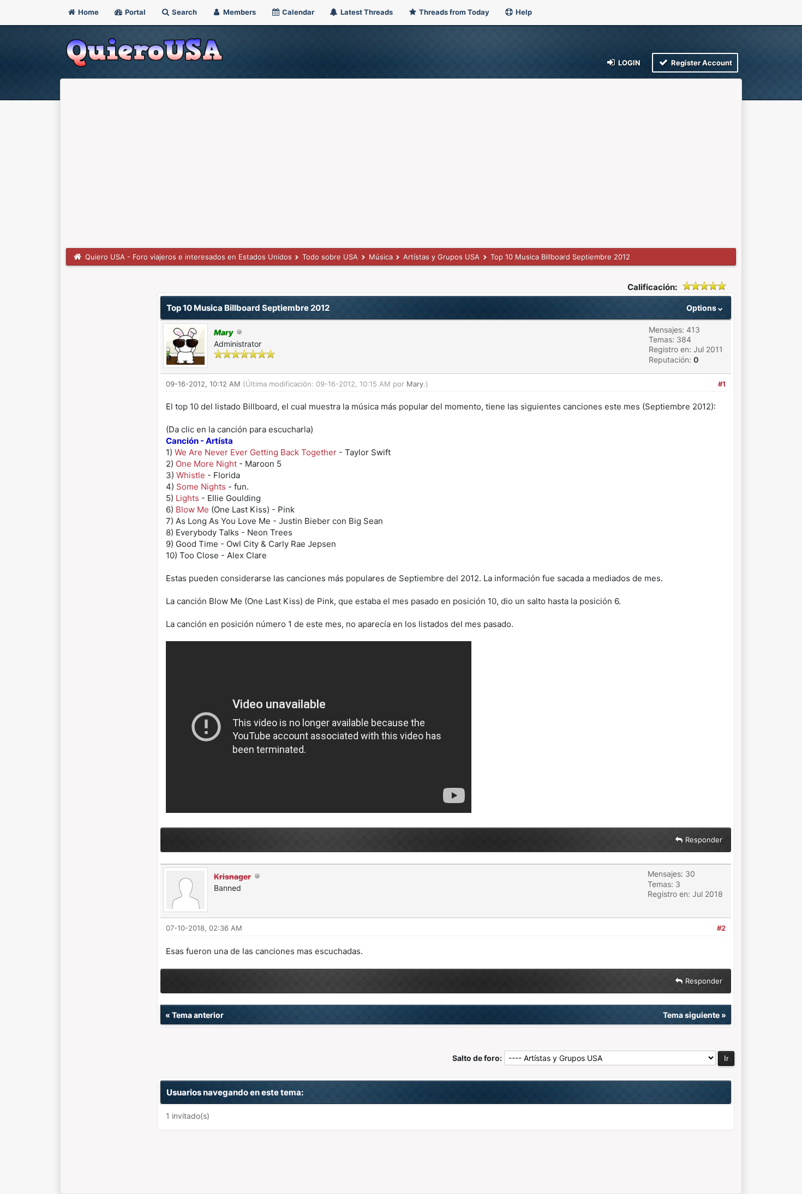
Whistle (190, 475)
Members (239, 12)
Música (381, 256)
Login (629, 62)
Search (183, 12)
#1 (722, 383)
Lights (187, 498)
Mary (414, 383)
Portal (134, 12)
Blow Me (192, 509)
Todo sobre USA (330, 256)
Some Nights (201, 486)
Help (523, 12)
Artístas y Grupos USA (441, 256)
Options (702, 307)
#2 (721, 928)
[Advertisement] (401, 166)
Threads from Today (453, 12)
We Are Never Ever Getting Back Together (256, 452)
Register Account (700, 62)
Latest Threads (366, 12)
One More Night (206, 464)
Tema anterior (198, 1015)
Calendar (297, 12)
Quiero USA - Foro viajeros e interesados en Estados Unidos (188, 256)
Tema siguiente (691, 1015)
